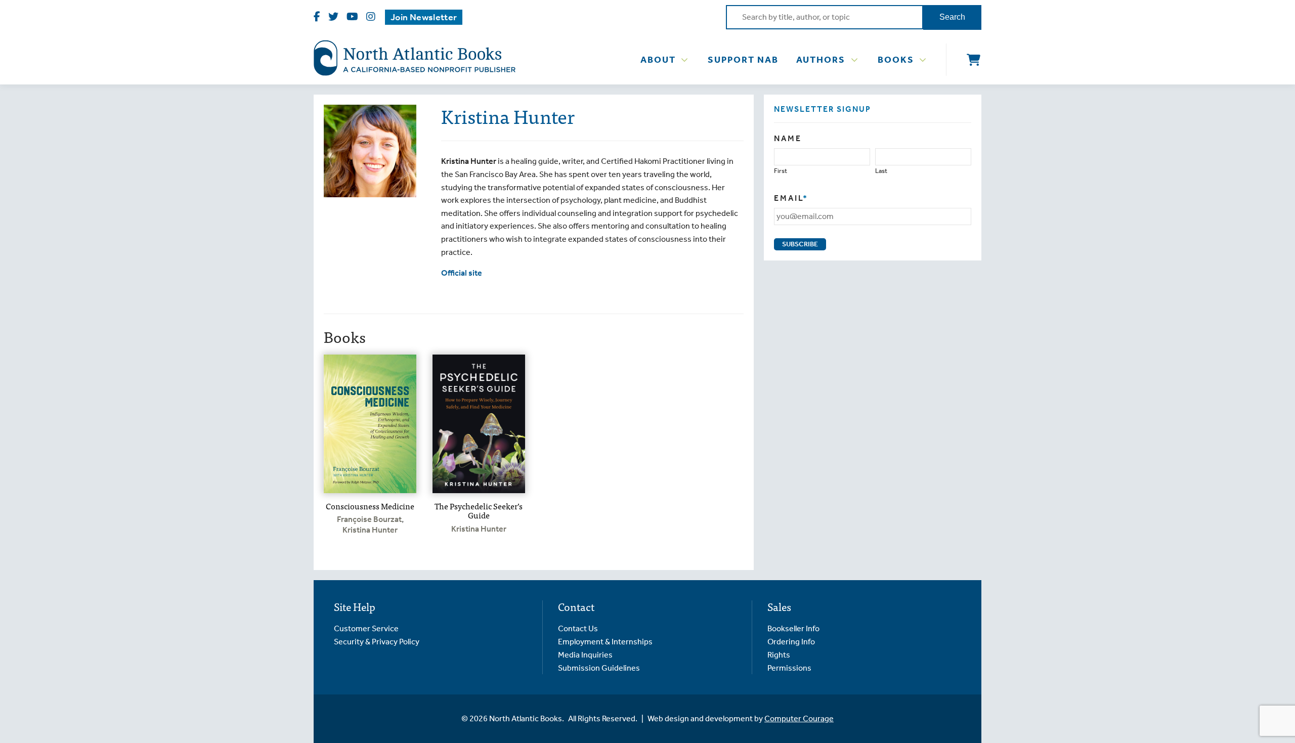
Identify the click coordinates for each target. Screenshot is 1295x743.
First (780, 170)
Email (791, 198)
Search (952, 17)
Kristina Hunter (370, 530)
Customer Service (366, 628)
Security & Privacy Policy (376, 641)
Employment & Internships (605, 641)
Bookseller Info (793, 628)
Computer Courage (799, 718)
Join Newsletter (424, 17)
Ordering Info (791, 641)
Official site (461, 273)
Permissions (789, 668)
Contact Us (578, 628)
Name (788, 138)
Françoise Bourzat (369, 519)
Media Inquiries (585, 655)
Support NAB (743, 59)
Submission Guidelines (599, 668)
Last (881, 170)
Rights (778, 655)
